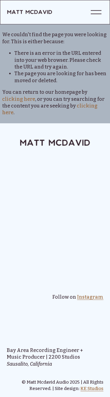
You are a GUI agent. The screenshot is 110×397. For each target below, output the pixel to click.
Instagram (90, 297)
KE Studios (91, 388)
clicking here (18, 99)
